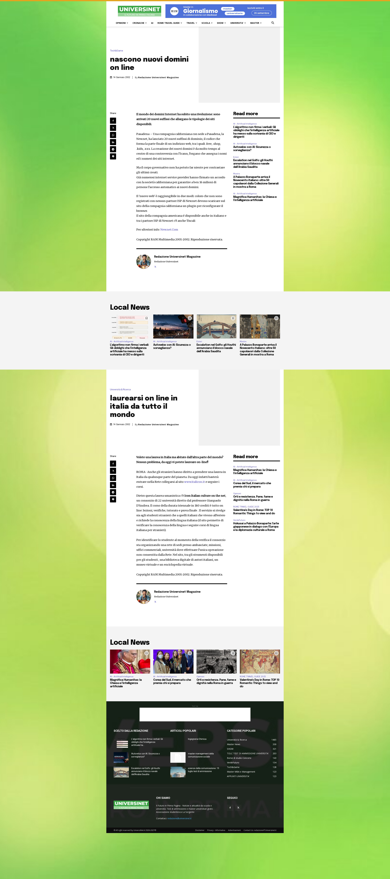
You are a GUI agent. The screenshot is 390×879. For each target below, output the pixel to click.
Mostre (236, 173)
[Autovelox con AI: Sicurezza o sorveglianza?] (173, 327)
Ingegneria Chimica (197, 739)
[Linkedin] (113, 142)
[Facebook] (113, 121)
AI (152, 22)
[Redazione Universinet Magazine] (143, 261)
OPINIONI (121, 22)
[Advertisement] (195, 714)
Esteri (236, 157)
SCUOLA (206, 22)
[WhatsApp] (113, 135)
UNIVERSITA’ (236, 22)
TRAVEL (190, 22)
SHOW (220, 22)
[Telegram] (113, 149)
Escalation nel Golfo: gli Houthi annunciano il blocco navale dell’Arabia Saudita (253, 163)
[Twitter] (113, 128)
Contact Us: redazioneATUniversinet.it (260, 830)
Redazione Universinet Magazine (158, 77)
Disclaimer (199, 830)
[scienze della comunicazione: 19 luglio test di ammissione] (178, 772)
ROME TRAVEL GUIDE (169, 22)
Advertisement (234, 830)
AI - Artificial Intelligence (245, 123)
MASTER (254, 22)
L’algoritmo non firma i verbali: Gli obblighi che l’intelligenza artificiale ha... (147, 742)
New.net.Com (169, 229)
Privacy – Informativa (216, 830)
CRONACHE (138, 22)
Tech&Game (116, 51)
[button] (272, 23)
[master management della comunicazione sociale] (178, 757)
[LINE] (113, 156)
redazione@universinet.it (179, 818)
